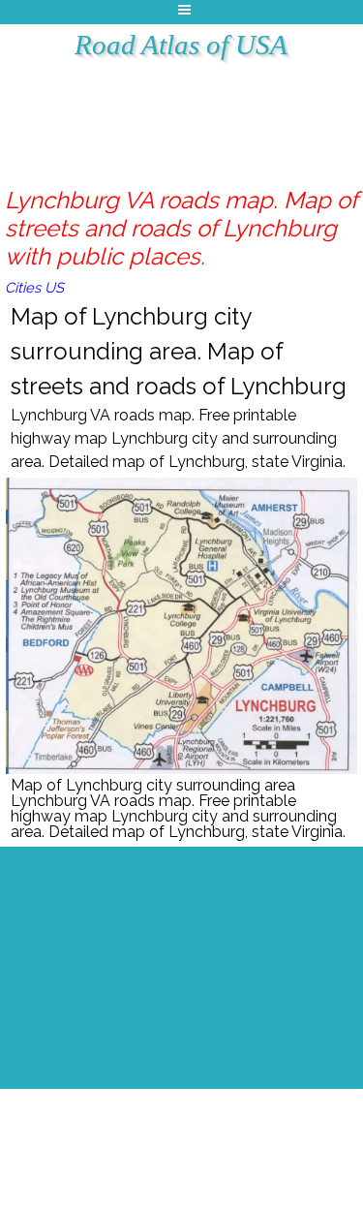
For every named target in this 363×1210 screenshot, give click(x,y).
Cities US (34, 287)
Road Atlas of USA (181, 44)
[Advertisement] (195, 111)
